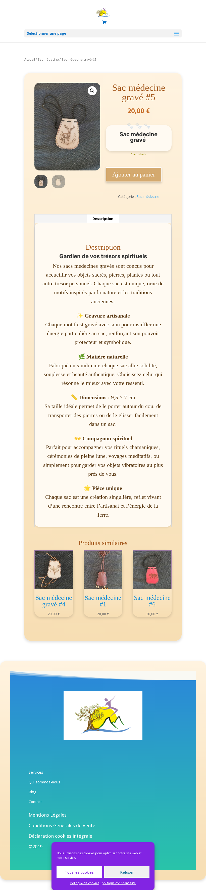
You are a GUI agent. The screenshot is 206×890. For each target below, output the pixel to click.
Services (36, 772)
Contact (35, 801)
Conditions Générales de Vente (62, 825)
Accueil (29, 59)
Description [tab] (102, 218)
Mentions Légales (48, 815)
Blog (32, 791)
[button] (92, 90)
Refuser (127, 872)
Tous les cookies (79, 872)
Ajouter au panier (133, 174)
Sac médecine (48, 59)
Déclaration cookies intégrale (60, 836)
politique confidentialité (119, 883)
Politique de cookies (84, 883)
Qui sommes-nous (44, 781)
